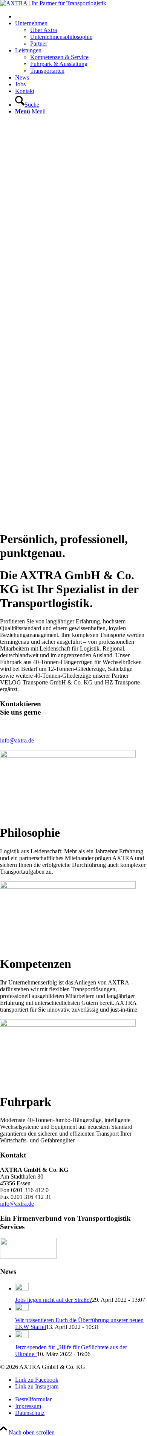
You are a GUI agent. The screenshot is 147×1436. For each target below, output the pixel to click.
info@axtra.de (17, 740)
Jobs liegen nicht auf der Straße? (53, 1300)
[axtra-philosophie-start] (68, 755)
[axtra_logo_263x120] (53, 3)
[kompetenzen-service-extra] (68, 886)
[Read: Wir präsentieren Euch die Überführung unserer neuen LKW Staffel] (22, 1309)
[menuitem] (81, 16)
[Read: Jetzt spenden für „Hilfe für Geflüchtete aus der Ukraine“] (22, 1336)
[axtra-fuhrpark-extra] (68, 1024)
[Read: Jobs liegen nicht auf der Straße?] (22, 1288)
